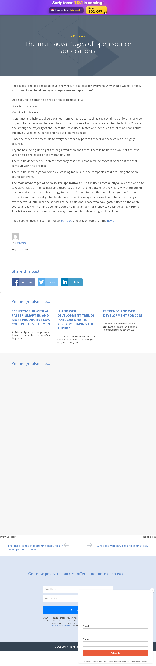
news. (110, 220)
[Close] (152, 590)
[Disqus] (78, 409)
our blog (66, 220)
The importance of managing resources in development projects (35, 547)
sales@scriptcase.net (61, 625)
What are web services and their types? (122, 546)
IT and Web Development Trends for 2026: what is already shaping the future (76, 319)
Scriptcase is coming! (78, 2)
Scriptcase (78, 36)
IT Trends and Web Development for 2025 (122, 313)
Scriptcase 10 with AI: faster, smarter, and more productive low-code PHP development (32, 317)
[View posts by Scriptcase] (15, 236)
